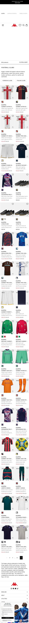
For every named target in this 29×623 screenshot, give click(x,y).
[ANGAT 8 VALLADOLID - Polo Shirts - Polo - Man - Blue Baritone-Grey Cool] (2, 542)
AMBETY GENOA (21, 489)
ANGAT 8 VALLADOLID (7, 547)
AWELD (21, 313)
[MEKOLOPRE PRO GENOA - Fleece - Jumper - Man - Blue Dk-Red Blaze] (2, 249)
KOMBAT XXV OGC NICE (7, 459)
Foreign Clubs (7, 80)
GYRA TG (21, 225)
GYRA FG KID (6, 225)
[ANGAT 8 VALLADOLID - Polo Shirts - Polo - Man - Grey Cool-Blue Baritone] (5, 542)
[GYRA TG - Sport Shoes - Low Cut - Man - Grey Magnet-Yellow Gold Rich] (17, 219)
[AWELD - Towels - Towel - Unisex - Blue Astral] (17, 307)
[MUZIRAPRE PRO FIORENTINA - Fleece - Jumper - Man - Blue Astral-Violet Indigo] (2, 190)
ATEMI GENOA (6, 518)
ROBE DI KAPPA (23, 13)
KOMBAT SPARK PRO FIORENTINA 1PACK (22, 401)
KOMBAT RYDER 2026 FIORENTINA (22, 371)
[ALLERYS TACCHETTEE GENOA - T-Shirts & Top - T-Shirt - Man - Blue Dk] (17, 161)
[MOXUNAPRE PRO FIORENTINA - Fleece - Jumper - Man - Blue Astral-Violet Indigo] (17, 425)
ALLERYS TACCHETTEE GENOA (22, 166)
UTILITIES (4, 598)
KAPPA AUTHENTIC (12, 13)
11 (17, 557)
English (3, 592)
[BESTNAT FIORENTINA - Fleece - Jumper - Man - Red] (5, 337)
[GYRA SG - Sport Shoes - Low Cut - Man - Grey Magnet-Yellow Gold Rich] (17, 190)
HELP (2, 595)
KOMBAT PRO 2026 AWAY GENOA (22, 137)
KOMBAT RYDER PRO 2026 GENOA (7, 313)
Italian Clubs (21, 80)
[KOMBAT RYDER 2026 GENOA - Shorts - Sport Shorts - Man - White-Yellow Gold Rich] (2, 161)
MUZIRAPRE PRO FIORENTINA (7, 195)
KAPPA (3, 13)
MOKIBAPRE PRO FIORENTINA (7, 430)
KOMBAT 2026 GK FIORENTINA (7, 371)
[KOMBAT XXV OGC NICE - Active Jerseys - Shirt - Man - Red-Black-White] (2, 454)
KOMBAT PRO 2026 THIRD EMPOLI (7, 283)
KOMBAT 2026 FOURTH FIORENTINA (7, 401)
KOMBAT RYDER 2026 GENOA (7, 166)
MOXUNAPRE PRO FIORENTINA (22, 430)
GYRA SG (22, 195)
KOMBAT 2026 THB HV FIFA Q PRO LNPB (22, 459)
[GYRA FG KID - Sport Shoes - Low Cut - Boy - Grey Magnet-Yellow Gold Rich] (2, 219)
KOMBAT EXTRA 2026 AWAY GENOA (7, 107)
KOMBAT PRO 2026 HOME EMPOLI (22, 254)
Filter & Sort (23, 62)
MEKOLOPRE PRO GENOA (7, 254)
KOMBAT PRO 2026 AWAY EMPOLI (22, 283)
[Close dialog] (27, 603)
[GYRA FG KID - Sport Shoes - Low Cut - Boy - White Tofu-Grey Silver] (5, 219)
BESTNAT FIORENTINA (7, 342)
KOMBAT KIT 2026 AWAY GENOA (7, 137)
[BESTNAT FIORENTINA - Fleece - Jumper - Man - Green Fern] (2, 337)
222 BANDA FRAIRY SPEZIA (22, 518)
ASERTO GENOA (7, 489)
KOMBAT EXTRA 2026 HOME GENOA (22, 107)
